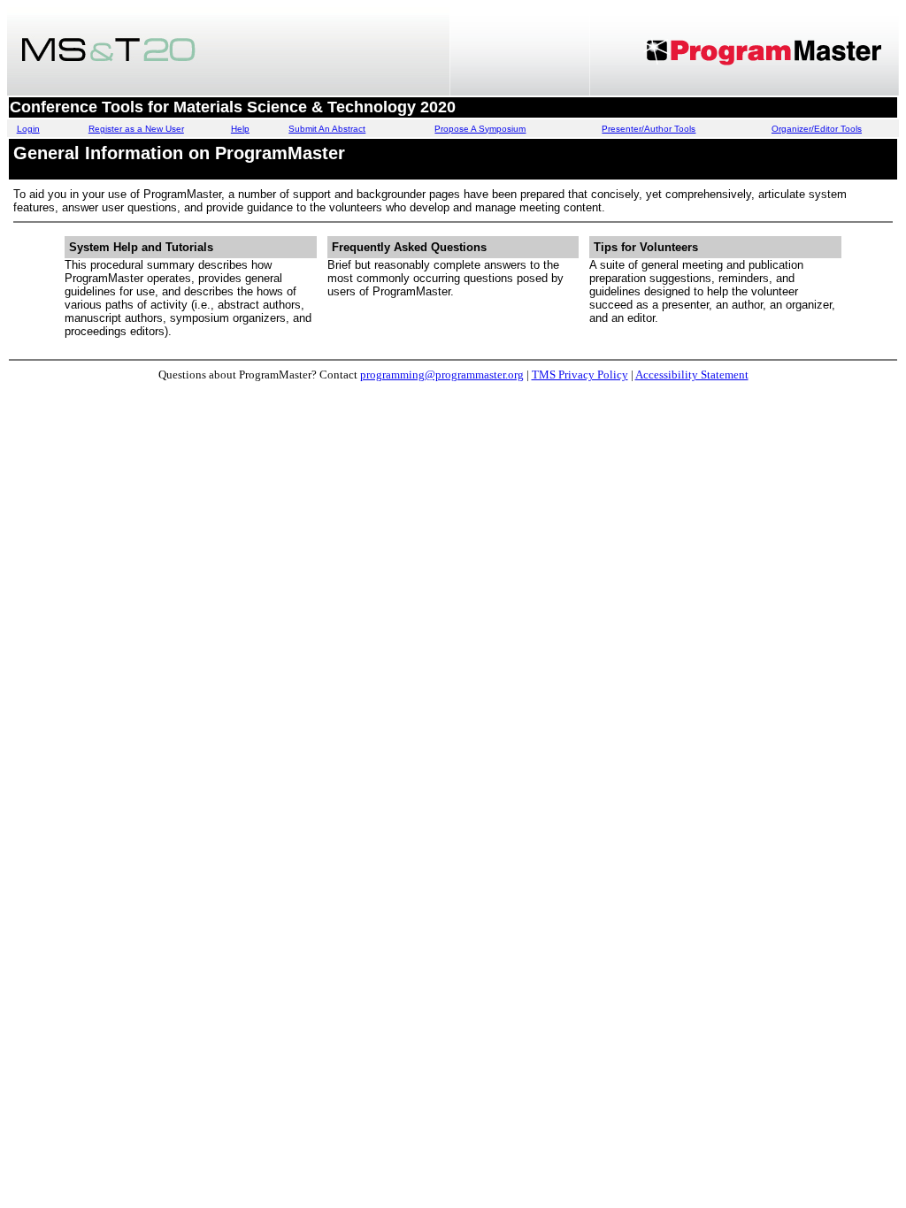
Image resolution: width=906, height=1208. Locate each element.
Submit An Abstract (326, 129)
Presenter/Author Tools (648, 129)
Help (240, 129)
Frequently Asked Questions (409, 247)
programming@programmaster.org (442, 374)
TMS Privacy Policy (580, 374)
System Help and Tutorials (141, 247)
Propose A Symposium (480, 129)
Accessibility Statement (692, 374)
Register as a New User (136, 129)
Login (28, 129)
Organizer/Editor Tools (817, 129)
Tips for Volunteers (646, 247)
